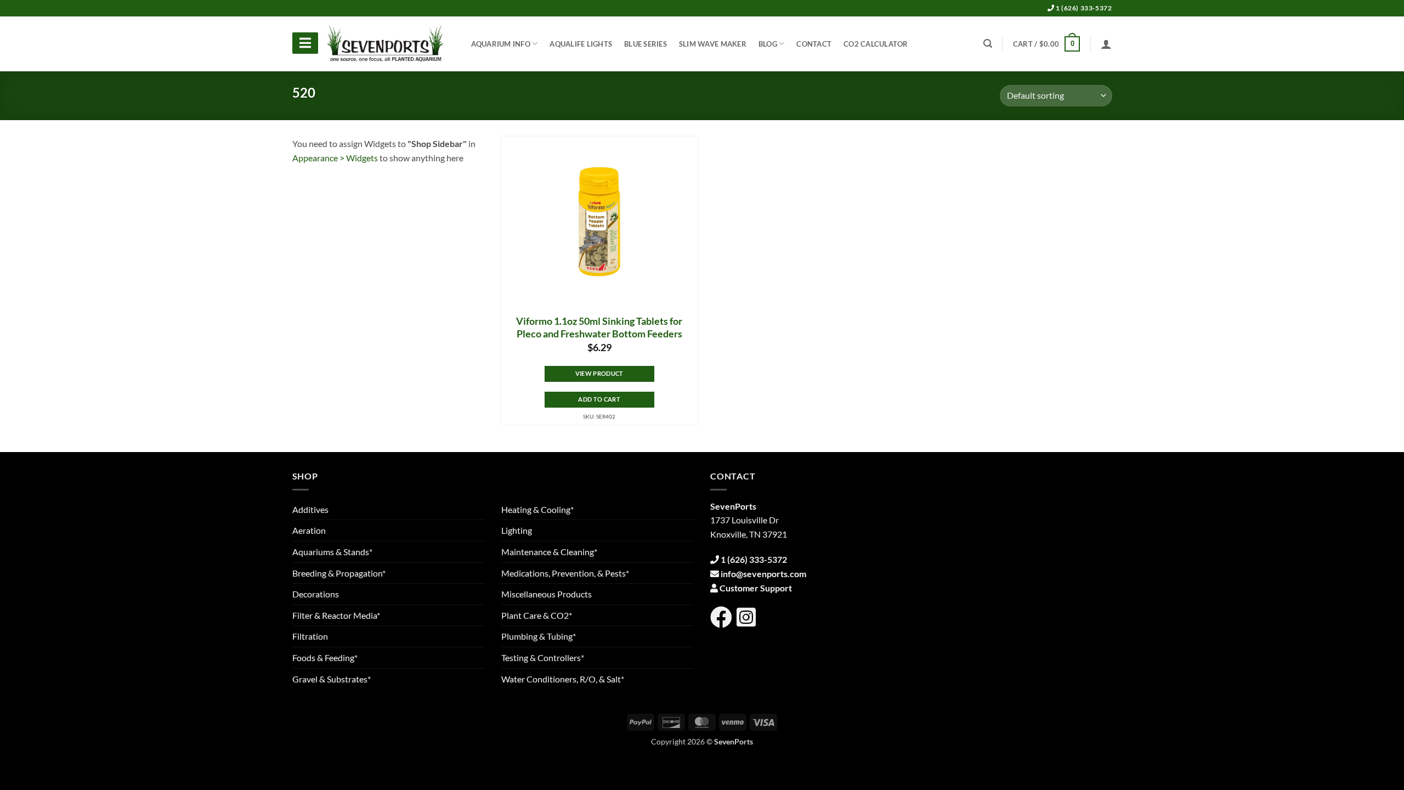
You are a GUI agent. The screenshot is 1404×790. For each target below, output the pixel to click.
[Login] (1106, 44)
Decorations (315, 594)
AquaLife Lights (581, 44)
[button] (1046, 44)
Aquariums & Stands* (332, 551)
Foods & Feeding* (325, 657)
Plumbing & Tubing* (538, 636)
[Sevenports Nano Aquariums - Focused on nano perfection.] (385, 44)
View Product (599, 373)
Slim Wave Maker (712, 44)
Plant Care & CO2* (536, 615)
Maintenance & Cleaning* (549, 551)
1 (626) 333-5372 (1083, 8)
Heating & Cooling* (537, 509)
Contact (813, 44)
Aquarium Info (500, 44)
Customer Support (756, 588)
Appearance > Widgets (335, 158)
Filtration (310, 636)
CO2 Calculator (875, 44)
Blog (767, 44)
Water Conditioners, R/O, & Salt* (562, 679)
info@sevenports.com (763, 573)
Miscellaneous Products (546, 594)
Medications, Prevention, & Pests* (565, 573)
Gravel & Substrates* (331, 679)
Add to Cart (599, 399)
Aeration (309, 530)
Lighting (516, 530)
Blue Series (645, 44)
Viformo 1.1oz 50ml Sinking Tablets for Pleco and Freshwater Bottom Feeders (599, 327)
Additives (310, 509)
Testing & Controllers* (542, 657)
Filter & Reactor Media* (336, 615)
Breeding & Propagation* (339, 573)
